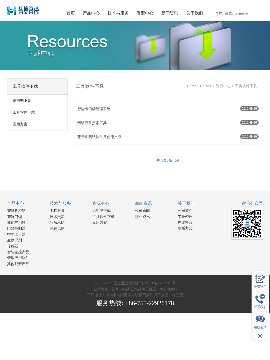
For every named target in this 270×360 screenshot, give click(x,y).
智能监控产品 (18, 252)
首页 (70, 13)
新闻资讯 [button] (169, 13)
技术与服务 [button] (118, 13)
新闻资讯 (143, 203)
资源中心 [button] (145, 13)
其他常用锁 (16, 223)
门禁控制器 (16, 228)
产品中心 (15, 203)
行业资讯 (142, 217)
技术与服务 (60, 203)
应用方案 (99, 223)
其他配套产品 (18, 264)
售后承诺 (57, 223)
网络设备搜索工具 (167, 123)
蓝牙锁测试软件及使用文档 (167, 137)
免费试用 (57, 228)
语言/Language (236, 13)
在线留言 (185, 223)
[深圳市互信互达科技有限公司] (23, 10)
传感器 (12, 246)
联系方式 (185, 228)
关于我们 (186, 203)
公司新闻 (142, 211)
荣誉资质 (185, 217)
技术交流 (57, 217)
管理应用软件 (18, 258)
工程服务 (57, 211)
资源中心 (223, 86)
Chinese (206, 86)
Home (191, 86)
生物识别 (14, 240)
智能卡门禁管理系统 (167, 109)
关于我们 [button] (194, 13)
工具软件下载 (246, 86)
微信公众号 (252, 203)
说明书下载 (101, 211)
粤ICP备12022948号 (160, 283)
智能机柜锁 (16, 211)
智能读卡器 (16, 234)
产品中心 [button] (91, 13)
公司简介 (185, 211)
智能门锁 (14, 217)
